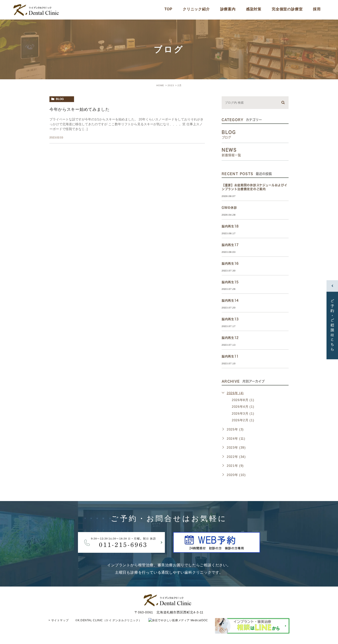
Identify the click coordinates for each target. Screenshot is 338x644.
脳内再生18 (230, 226)
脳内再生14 (230, 300)
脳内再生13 (230, 319)
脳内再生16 (230, 263)
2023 (171, 85)
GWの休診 (229, 207)
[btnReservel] (216, 549)
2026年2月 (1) (243, 420)
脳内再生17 (230, 244)
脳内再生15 (230, 282)
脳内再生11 (230, 356)
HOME (160, 85)
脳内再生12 (230, 337)
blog (60, 99)
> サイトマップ (59, 620)
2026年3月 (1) (243, 413)
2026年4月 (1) (243, 406)
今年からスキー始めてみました (79, 109)
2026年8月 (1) (243, 400)
